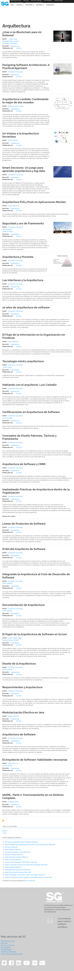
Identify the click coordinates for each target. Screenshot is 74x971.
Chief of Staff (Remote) (13, 860)
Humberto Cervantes (9, 43)
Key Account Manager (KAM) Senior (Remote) (21, 862)
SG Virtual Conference (17, 2)
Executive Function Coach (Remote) (17, 852)
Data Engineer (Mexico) (13, 867)
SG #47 (19, 236)
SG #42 (19, 372)
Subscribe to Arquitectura (3, 820)
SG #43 (19, 346)
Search (4, 831)
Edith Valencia (7, 583)
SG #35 (18, 501)
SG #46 (19, 265)
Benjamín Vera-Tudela (15, 106)
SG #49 (19, 179)
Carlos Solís (13, 39)
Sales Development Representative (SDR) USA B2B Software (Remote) (30, 844)
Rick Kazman (7, 229)
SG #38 (19, 447)
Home (12, 5)
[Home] (5, 3)
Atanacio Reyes (13, 802)
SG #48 (19, 211)
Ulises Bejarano (13, 341)
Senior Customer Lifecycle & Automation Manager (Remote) (26, 865)
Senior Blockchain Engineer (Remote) (18, 872)
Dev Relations (6, 948)
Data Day (4, 943)
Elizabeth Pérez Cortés (10, 41)
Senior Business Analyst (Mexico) (16, 857)
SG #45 (19, 289)
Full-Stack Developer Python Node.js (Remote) (21, 842)
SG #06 (19, 807)
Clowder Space (6, 950)
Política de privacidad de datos (34, 2)
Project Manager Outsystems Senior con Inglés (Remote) (25, 875)
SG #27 (18, 721)
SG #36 (19, 473)
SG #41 (18, 393)
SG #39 (19, 423)
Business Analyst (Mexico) (14, 855)
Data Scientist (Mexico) (13, 849)
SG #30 (19, 616)
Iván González (7, 418)
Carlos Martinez (13, 206)
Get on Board (30, 881)
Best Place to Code (8, 941)
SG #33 (18, 558)
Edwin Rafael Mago (15, 638)
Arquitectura (15, 46)
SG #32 (18, 588)
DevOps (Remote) (11, 847)
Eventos (19, 5)
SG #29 (19, 674)
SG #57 (18, 48)
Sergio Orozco (13, 763)
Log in (4, 833)
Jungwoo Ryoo (7, 231)
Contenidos (28, 5)
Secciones (38, 5)
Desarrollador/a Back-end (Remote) (17, 870)
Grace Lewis (7, 367)
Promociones (50, 5)
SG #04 (19, 770)
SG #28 (19, 696)
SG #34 (19, 532)
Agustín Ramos (13, 716)
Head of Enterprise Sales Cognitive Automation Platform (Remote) (28, 877)
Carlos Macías (7, 766)
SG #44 (19, 316)
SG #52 (18, 77)
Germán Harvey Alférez (10, 640)
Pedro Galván (13, 140)
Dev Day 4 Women (7, 945)
